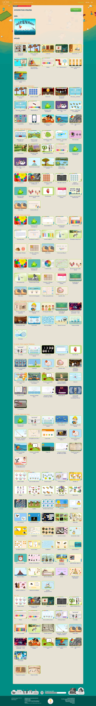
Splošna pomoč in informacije (70, 699)
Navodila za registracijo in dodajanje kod (68, 698)
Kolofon (73, 703)
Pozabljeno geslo (27, 698)
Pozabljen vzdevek (28, 699)
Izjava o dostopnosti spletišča (70, 700)
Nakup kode (81, 2)
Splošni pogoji (72, 702)
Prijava (87, 2)
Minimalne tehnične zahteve (70, 701)
